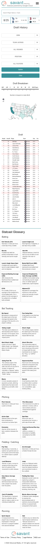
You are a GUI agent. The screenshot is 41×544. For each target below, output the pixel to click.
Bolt (23, 516)
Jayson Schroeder (16, 143)
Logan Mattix (15, 190)
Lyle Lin (14, 199)
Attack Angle (26, 328)
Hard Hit (25, 251)
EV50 (3, 288)
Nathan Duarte (15, 221)
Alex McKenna (15, 147)
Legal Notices (28, 537)
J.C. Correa (15, 207)
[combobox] (20, 12)
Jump (24, 461)
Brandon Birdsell (16, 219)
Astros (28, 141)
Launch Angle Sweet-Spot (10, 263)
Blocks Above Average (29, 494)
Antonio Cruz (15, 215)
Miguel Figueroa (16, 188)
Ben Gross (14, 209)
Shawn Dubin (15, 166)
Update (20, 69)
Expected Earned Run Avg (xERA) (30, 428)
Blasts (4, 379)
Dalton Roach (15, 182)
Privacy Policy (16, 537)
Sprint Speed (6, 516)
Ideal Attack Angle (7, 342)
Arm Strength (26, 447)
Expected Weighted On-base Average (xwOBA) (30, 275)
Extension (5, 427)
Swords (24, 379)
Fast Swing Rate (27, 313)
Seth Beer (14, 141)
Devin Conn (15, 178)
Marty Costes (15, 184)
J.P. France (15, 168)
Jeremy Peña (15, 145)
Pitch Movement (27, 402)
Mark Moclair (15, 164)
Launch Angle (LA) (28, 242)
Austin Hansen (15, 156)
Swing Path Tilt (6, 361)
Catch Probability (7, 494)
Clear (20, 75)
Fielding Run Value (28, 476)
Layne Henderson (16, 201)
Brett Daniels (15, 174)
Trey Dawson (15, 170)
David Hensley (15, 192)
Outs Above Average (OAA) (8, 477)
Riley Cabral (15, 203)
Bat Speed (5, 313)
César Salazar (15, 154)
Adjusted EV (26, 288)
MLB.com (37, 537)
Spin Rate (25, 416)
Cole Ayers (14, 213)
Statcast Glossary (13, 232)
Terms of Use (5, 537)
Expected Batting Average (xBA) (10, 275)
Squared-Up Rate (27, 361)
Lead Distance (6, 461)
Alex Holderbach (16, 172)
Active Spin (5, 416)
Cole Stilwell (15, 217)
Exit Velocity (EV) (7, 242)
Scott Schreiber (15, 158)
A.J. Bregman (15, 211)
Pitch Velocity (6, 402)
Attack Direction (27, 342)
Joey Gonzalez (15, 196)
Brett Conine (15, 162)
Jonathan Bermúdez (17, 186)
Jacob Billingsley (16, 205)
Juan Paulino (15, 194)
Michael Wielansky (16, 176)
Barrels (4, 251)
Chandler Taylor (15, 160)
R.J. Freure (14, 151)
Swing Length (6, 328)
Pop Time (5, 447)
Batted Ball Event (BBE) (29, 263)
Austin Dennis (15, 180)
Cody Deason (15, 149)
